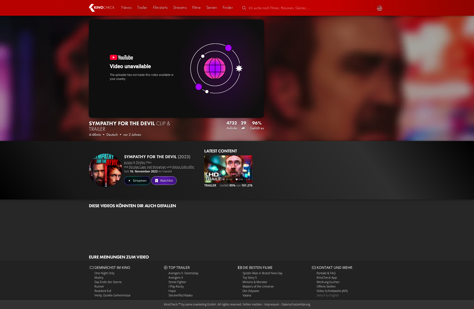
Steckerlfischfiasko (180, 295)
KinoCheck (171, 304)
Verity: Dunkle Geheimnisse (112, 295)
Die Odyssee (251, 291)
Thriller (140, 162)
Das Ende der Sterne (108, 282)
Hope (172, 291)
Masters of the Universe (258, 286)
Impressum (271, 304)
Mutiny (98, 277)
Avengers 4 (175, 277)
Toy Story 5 (250, 277)
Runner (99, 286)
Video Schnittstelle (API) (332, 291)
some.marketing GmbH (200, 304)
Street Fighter (177, 282)
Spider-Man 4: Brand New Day (262, 273)
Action (128, 162)
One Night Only (104, 273)
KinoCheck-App (327, 277)
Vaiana (247, 295)
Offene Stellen (326, 286)
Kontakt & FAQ (326, 273)
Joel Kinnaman (156, 167)
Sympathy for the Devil (157, 156)
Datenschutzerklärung (296, 304)
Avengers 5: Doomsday (183, 273)
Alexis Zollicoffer (183, 167)
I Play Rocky (176, 286)
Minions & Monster (255, 282)
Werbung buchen (328, 282)
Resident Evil (102, 291)
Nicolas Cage (137, 167)
